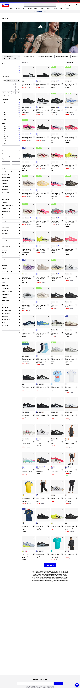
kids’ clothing (51, 577)
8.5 (4, 89)
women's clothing (62, 572)
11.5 (13, 92)
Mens (11, 8)
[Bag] (76, 5)
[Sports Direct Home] (5, 5)
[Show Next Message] (76, 11)
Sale (61, 8)
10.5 (4, 92)
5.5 (13, 84)
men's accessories (37, 574)
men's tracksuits (52, 578)
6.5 (4, 86)
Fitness (42, 8)
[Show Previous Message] (3, 11)
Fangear (55, 8)
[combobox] (40, 5)
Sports (48, 8)
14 (8, 95)
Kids (24, 8)
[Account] (73, 5)
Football (30, 8)
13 (4, 95)
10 (18, 89)
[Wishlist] (69, 5)
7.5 (13, 86)
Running (35, 8)
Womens (18, 8)
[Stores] (66, 5)
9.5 (13, 89)
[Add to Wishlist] (33, 67)
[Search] (25, 5)
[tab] (4, 80)
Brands (67, 8)
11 (8, 92)
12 (18, 92)
